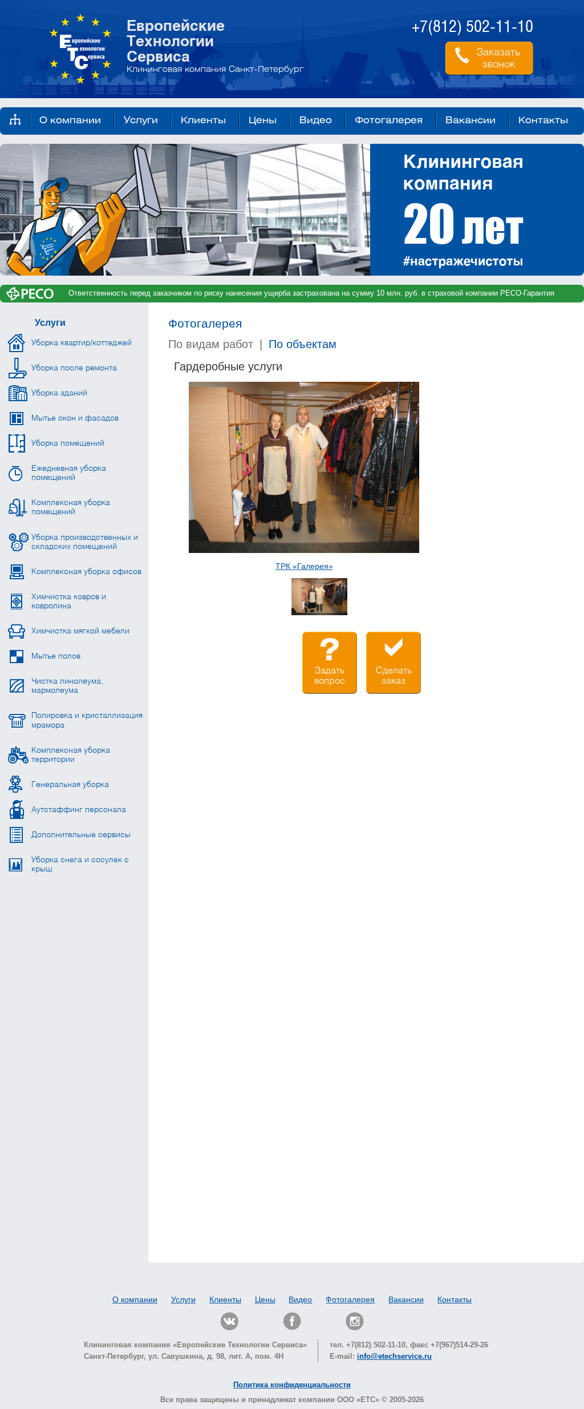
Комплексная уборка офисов (86, 572)
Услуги (141, 120)
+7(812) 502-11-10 (472, 27)
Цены (263, 120)
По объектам (302, 344)
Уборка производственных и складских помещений (84, 542)
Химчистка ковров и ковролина (68, 601)
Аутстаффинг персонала (78, 810)
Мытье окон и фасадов (75, 418)
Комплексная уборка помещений (70, 507)
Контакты (543, 120)
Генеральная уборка (70, 785)
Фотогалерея (389, 120)
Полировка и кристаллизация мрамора (87, 720)
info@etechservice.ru (394, 1356)
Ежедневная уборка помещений (68, 473)
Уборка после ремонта (74, 368)
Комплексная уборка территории (70, 755)
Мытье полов (55, 656)
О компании (70, 120)
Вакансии (470, 120)
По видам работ (210, 344)
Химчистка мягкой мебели (80, 631)
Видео (315, 120)
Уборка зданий (59, 393)
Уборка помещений (67, 443)
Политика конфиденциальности (292, 1384)
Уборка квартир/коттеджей (81, 343)
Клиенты (203, 120)
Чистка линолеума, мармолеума (67, 686)
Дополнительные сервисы (81, 835)
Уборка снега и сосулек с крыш (80, 864)
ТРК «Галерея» (304, 566)
